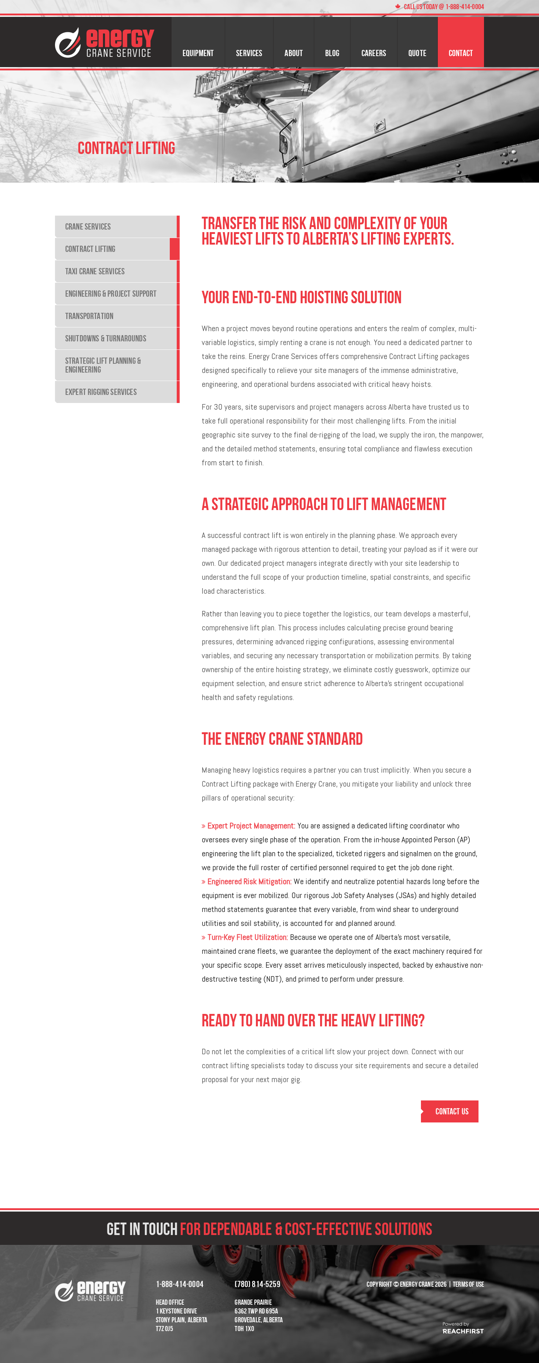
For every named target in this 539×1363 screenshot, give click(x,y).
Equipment (198, 53)
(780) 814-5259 (257, 1284)
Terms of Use (468, 1284)
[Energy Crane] (104, 42)
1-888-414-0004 (179, 1284)
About (294, 53)
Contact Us (452, 1111)
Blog (332, 53)
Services (249, 53)
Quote (417, 53)
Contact (461, 53)
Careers (374, 53)
